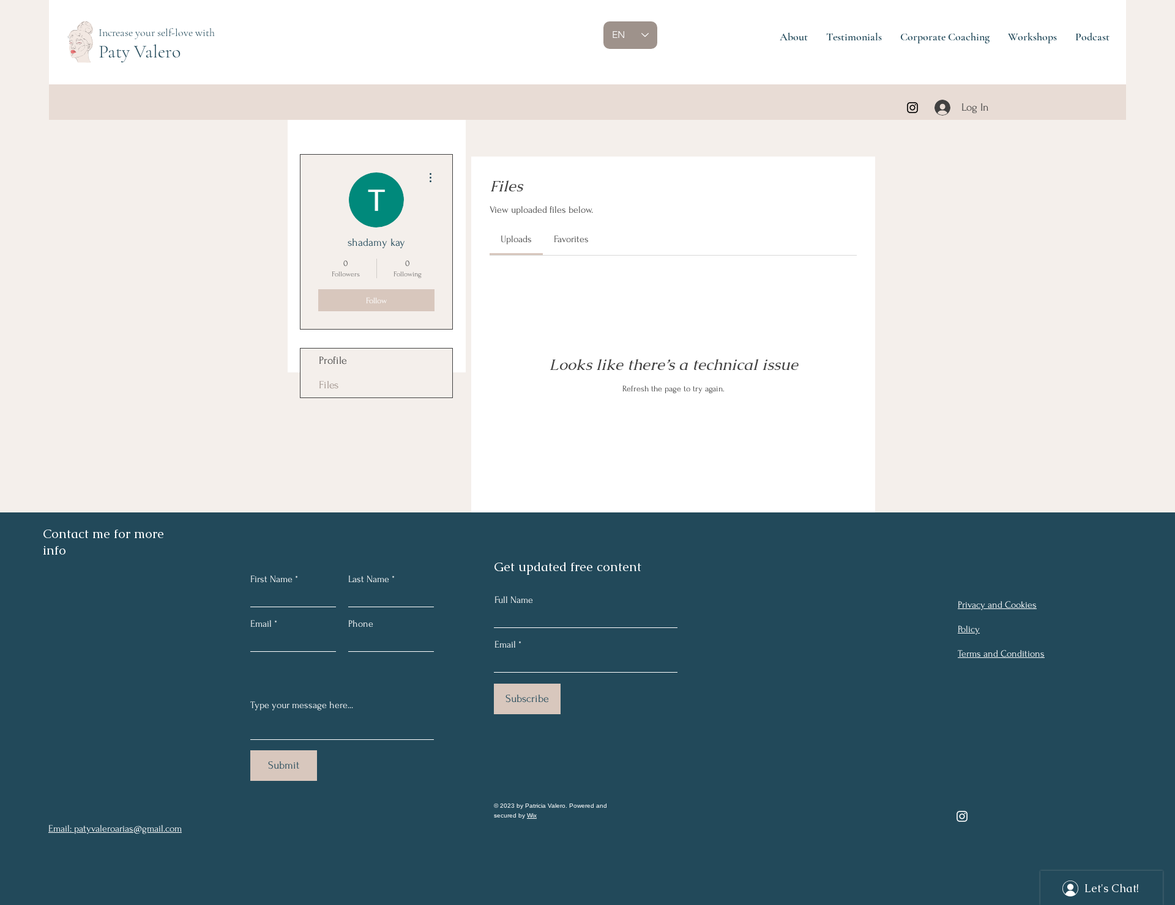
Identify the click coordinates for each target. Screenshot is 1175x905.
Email (505, 644)
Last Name (368, 579)
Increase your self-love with (157, 32)
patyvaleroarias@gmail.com (128, 828)
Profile (333, 360)
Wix (532, 815)
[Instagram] (912, 107)
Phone (360, 624)
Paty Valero (140, 51)
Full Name (513, 600)
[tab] (516, 239)
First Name (271, 579)
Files (328, 385)
